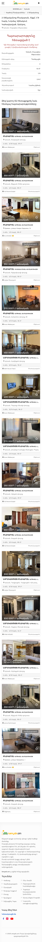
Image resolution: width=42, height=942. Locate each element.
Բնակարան (18, 136)
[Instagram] (8, 919)
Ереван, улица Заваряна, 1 (14, 760)
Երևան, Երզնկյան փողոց (14, 361)
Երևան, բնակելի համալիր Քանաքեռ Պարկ (21, 450)
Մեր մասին (27, 880)
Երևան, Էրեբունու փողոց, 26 (15, 317)
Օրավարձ (7, 887)
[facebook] (3, 919)
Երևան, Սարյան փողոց (13, 538)
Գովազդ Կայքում (10, 891)
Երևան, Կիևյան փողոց (13, 494)
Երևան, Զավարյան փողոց (14, 140)
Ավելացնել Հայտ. (10, 901)
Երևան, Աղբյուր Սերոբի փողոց (16, 627)
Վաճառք (6, 880)
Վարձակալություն (10, 884)
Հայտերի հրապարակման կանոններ (29, 892)
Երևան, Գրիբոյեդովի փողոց (15, 273)
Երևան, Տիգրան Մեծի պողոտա (16, 184)
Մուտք (6, 894)
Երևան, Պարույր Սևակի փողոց (16, 405)
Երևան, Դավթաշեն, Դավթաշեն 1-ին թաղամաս (21, 583)
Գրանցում (7, 898)
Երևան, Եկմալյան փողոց (14, 671)
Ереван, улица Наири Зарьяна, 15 (17, 228)
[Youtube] (12, 919)
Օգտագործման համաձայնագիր (29, 885)
